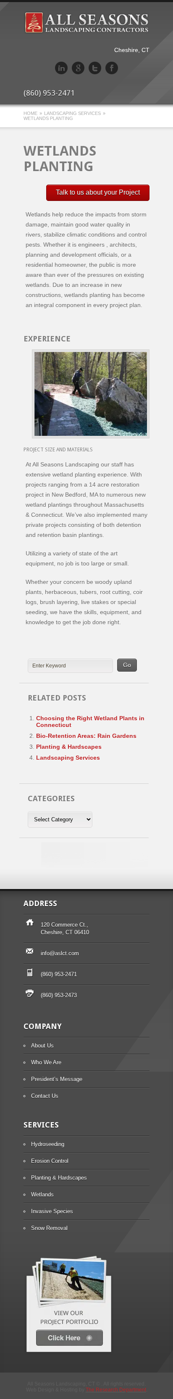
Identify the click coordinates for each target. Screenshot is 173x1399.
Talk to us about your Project (98, 192)
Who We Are (46, 1062)
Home (30, 113)
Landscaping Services (72, 113)
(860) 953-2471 (59, 974)
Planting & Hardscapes (69, 746)
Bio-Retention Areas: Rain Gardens (86, 735)
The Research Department (116, 1390)
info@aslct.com (60, 953)
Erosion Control (49, 1161)
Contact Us (44, 1096)
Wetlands (42, 1194)
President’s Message (56, 1079)
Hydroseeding (47, 1144)
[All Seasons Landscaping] (86, 32)
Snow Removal (49, 1228)
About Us (42, 1045)
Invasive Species (52, 1211)
